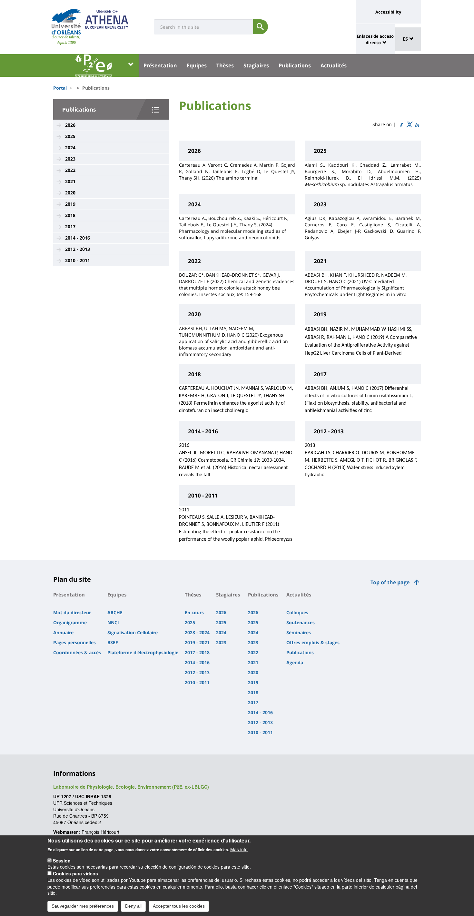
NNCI (113, 622)
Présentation (160, 65)
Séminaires (298, 632)
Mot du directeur (72, 612)
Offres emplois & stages (313, 642)
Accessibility (388, 12)
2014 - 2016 (77, 238)
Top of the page (390, 582)
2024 (70, 147)
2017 (70, 226)
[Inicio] (66, 21)
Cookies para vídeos (75, 873)
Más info (239, 849)
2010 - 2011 (77, 260)
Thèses (225, 65)
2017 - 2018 (197, 652)
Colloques (297, 612)
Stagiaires (256, 65)
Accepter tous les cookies (179, 905)
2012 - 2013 (77, 249)
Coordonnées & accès (77, 652)
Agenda (294, 662)
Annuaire (63, 632)
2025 (70, 136)
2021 (70, 181)
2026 (70, 125)
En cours (194, 612)
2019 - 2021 (197, 642)
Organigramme (70, 622)
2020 (70, 193)
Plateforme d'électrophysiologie (142, 652)
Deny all (133, 905)
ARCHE (115, 612)
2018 (70, 215)
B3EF (112, 642)
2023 (70, 159)
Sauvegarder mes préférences (83, 905)
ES (406, 39)
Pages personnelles (74, 642)
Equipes (197, 65)
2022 (70, 170)
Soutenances (300, 622)
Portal (60, 88)
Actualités (334, 65)
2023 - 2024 (197, 632)
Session (62, 860)
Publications (295, 65)
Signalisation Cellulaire (132, 632)
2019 (70, 204)
